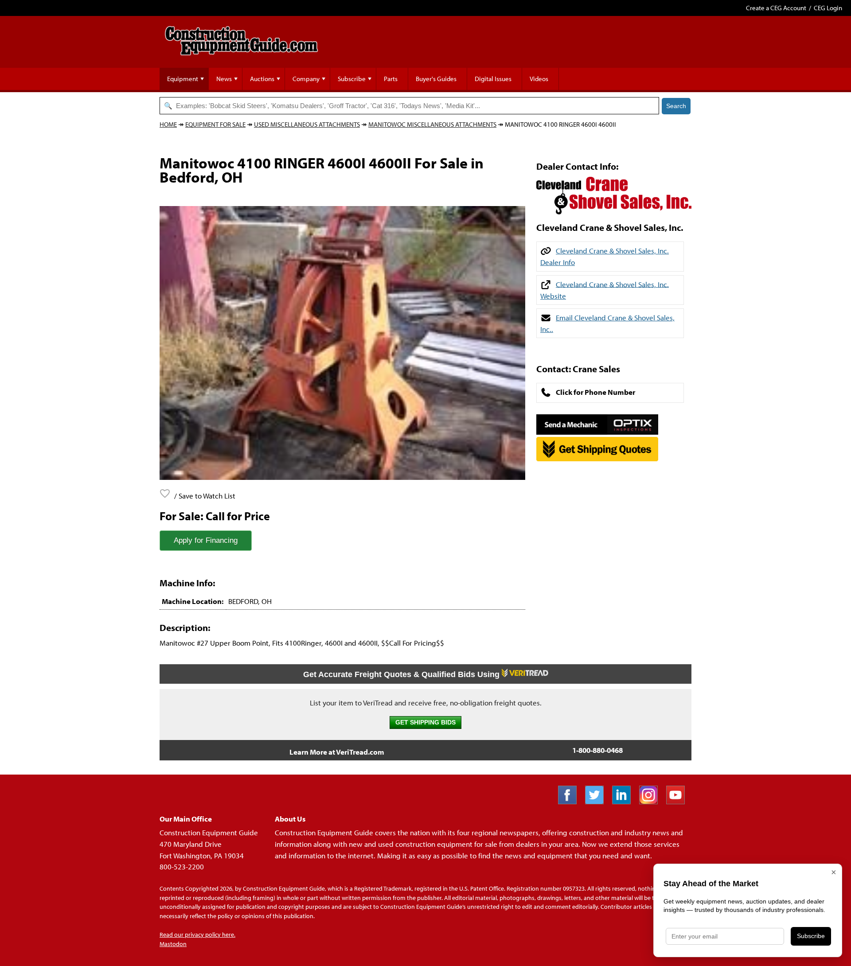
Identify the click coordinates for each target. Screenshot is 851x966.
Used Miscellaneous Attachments (307, 124)
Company (306, 78)
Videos (539, 78)
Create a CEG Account (776, 8)
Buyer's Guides (436, 78)
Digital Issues (493, 78)
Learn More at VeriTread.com (336, 751)
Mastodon (173, 944)
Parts (391, 78)
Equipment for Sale (215, 124)
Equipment (182, 78)
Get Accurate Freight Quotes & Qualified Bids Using (402, 674)
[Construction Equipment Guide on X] (597, 801)
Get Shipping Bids (425, 722)
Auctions (262, 78)
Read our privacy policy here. (197, 935)
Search (676, 105)
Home (168, 124)
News (224, 78)
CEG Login (828, 8)
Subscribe (352, 78)
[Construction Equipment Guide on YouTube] (678, 801)
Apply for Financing (206, 540)
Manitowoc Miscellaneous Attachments (432, 124)
